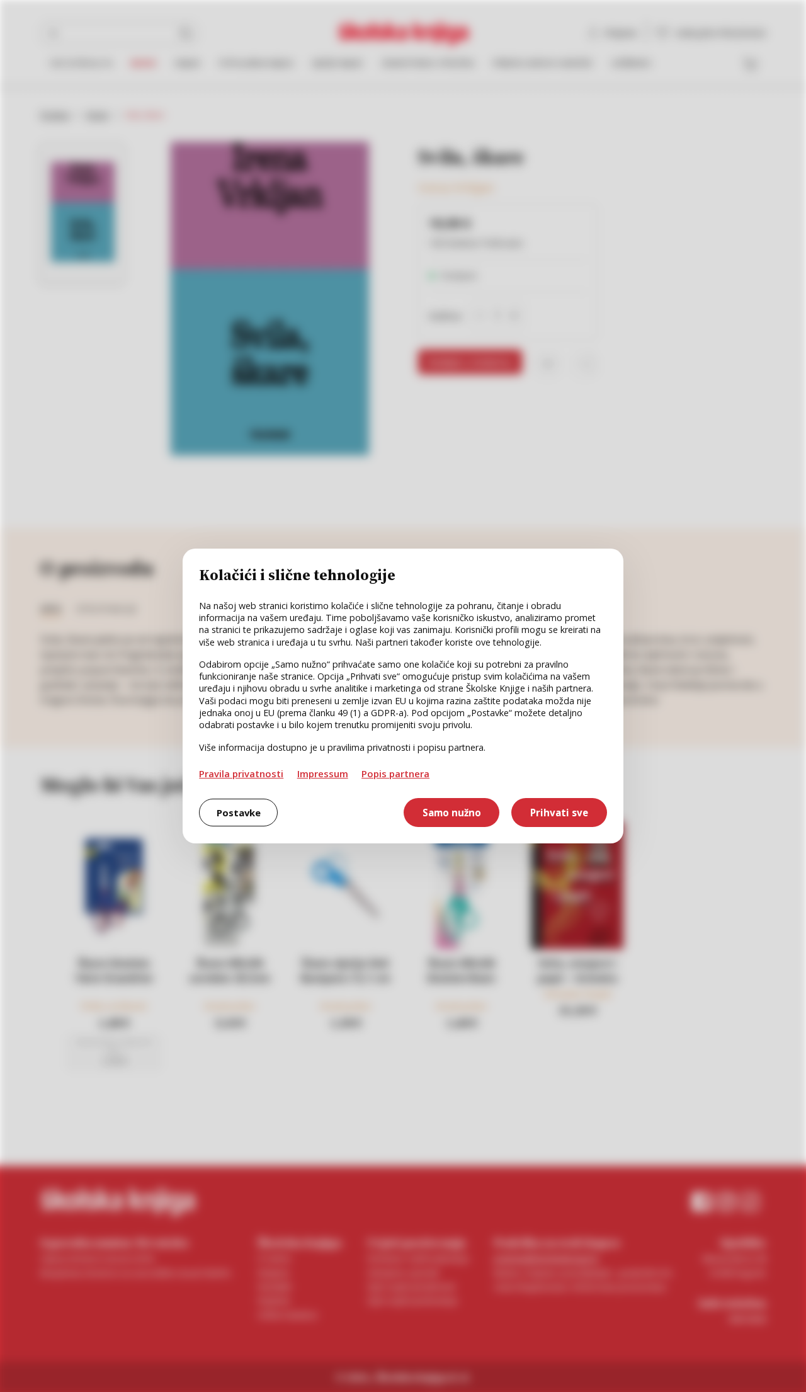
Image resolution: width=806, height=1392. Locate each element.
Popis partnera (395, 773)
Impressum (322, 773)
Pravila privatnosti (241, 773)
